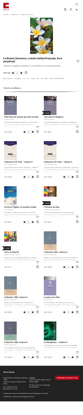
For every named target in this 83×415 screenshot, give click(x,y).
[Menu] (76, 9)
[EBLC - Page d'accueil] (6, 7)
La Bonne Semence (27, 14)
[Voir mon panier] (65, 9)
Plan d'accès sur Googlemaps (40, 385)
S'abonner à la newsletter (67, 378)
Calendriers (14, 14)
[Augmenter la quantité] (21, 73)
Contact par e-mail (11, 389)
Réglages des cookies (41, 393)
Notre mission (8, 372)
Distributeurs (35, 387)
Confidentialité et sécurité (25, 393)
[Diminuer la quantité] (13, 73)
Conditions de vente (9, 393)
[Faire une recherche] (77, 4)
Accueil (5, 14)
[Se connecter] (71, 9)
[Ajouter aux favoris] (78, 61)
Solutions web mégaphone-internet (24, 396)
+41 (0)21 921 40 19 (11, 387)
